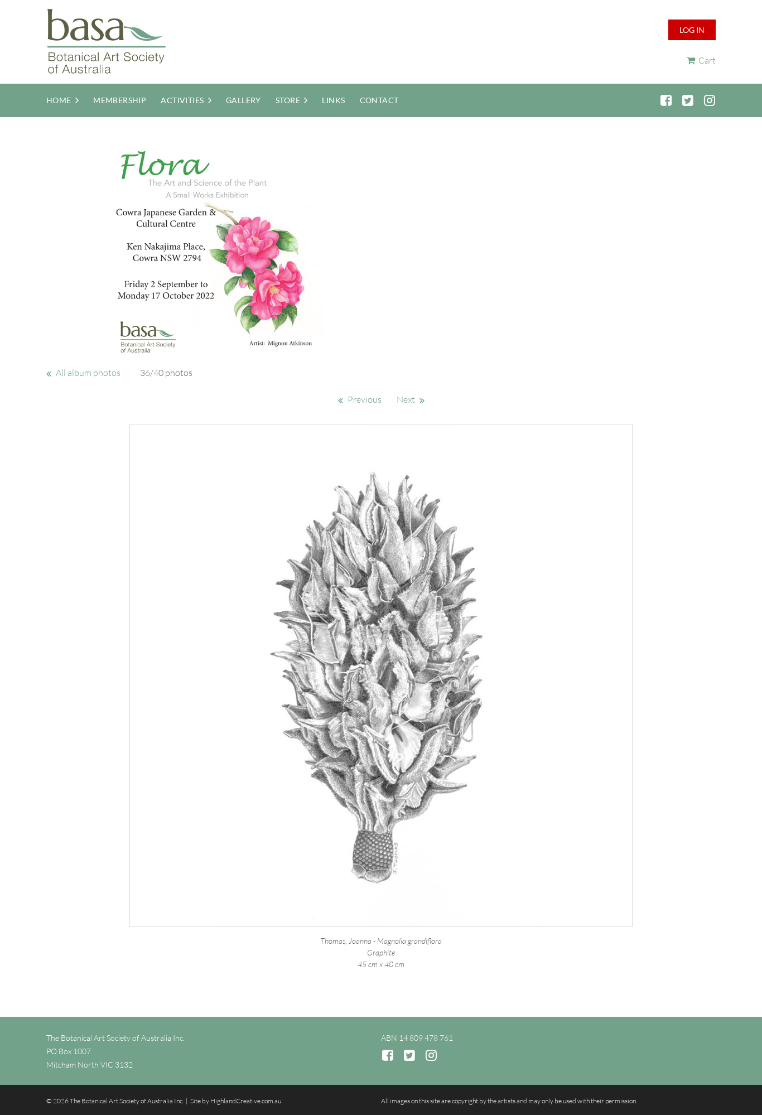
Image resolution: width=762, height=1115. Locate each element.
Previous (365, 399)
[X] (687, 100)
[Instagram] (709, 100)
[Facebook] (665, 100)
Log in (692, 30)
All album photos (88, 372)
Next (406, 399)
